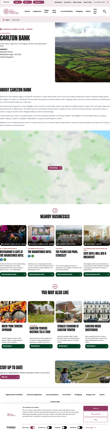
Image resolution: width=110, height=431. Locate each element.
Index (7, 20)
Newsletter (58, 2)
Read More (7, 346)
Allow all (95, 408)
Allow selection (95, 414)
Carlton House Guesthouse (93, 328)
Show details (89, 427)
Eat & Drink (54, 11)
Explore (27, 11)
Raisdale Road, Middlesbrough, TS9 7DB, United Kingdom (10, 54)
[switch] (49, 427)
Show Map (53, 168)
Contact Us (67, 2)
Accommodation (67, 11)
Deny (95, 419)
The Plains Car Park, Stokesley (67, 254)
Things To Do (90, 394)
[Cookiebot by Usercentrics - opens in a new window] (11, 427)
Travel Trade (87, 2)
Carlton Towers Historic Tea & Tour (40, 330)
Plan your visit (95, 11)
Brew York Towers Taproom (12, 328)
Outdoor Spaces (5, 33)
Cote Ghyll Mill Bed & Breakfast (95, 255)
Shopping (79, 11)
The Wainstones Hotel (39, 252)
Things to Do (46, 11)
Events (88, 11)
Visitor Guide (77, 2)
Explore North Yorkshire (14, 394)
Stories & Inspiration (34, 394)
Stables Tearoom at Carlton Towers (68, 328)
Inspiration (37, 11)
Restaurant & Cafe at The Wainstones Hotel (12, 254)
